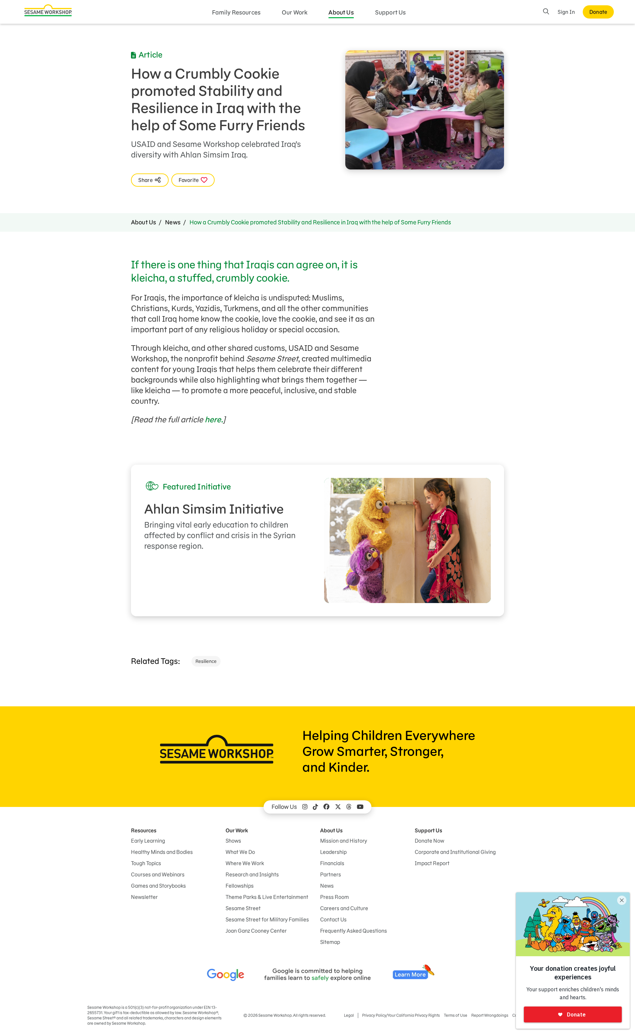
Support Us (390, 12)
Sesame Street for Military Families (267, 919)
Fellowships (240, 885)
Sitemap (330, 942)
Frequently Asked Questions (353, 930)
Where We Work (245, 863)
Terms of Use (455, 1015)
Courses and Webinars (158, 874)
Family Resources (236, 12)
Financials (332, 863)
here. (214, 419)
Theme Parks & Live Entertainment (267, 897)
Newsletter (144, 897)
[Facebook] (326, 807)
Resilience (206, 661)
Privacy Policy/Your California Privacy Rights (401, 1015)
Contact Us (333, 919)
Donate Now (429, 840)
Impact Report (432, 863)
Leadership (333, 852)
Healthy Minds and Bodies (162, 852)
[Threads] (349, 807)
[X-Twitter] (338, 807)
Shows (233, 840)
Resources (143, 830)
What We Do (240, 852)
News (173, 222)
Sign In (566, 12)
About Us (341, 12)
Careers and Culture (344, 908)
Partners (330, 874)
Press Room (334, 897)
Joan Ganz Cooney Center (256, 930)
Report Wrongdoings (489, 1015)
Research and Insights (252, 874)
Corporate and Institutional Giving (455, 852)
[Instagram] (305, 807)
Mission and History (343, 840)
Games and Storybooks (158, 885)
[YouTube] (360, 807)
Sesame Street (243, 908)
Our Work (294, 12)
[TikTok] (315, 807)
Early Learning (148, 840)
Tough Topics (146, 863)
